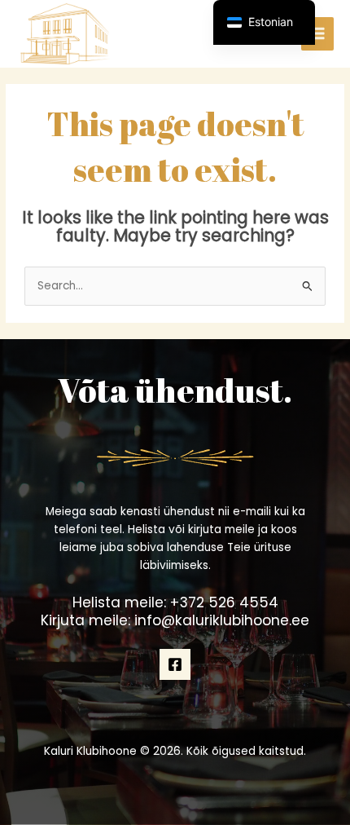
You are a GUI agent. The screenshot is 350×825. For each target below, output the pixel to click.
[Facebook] (175, 664)
